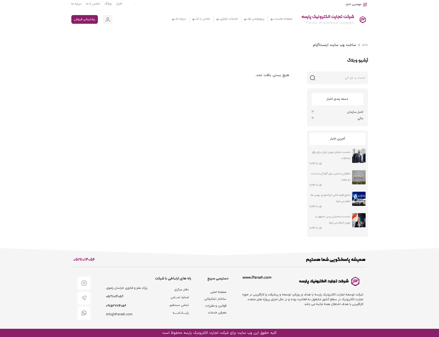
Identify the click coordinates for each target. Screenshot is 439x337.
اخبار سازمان (355, 112)
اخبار (119, 4)
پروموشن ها (256, 19)
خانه (365, 44)
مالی (360, 118)
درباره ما (76, 4)
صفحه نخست (283, 19)
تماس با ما (93, 4)
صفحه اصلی (218, 292)
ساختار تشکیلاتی (215, 299)
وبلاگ (108, 4)
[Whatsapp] (84, 313)
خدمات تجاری (229, 19)
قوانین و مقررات (215, 306)
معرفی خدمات (217, 312)
